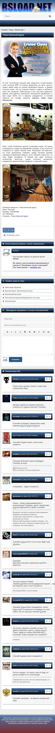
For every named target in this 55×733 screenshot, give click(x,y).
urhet (15, 665)
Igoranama (17, 496)
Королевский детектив (13, 294)
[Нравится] (12, 230)
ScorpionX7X (17, 600)
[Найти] (49, 16)
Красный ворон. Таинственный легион (19, 291)
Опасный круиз (10, 301)
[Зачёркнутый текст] (20, 331)
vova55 (15, 691)
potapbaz (16, 454)
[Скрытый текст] (44, 331)
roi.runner (16, 416)
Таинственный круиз (19, 216)
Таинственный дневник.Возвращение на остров (22, 298)
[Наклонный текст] (11, 331)
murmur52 (16, 480)
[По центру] (30, 331)
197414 (15, 379)
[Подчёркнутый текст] (16, 331)
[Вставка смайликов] (39, 331)
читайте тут (35, 267)
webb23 (15, 621)
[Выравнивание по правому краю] (34, 331)
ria (14, 435)
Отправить (16, 359)
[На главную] (27, 6)
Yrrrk (15, 398)
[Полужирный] (7, 331)
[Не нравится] (5, 230)
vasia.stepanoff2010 (20, 554)
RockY (15, 535)
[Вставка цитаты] (48, 331)
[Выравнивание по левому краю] (25, 331)
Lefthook (16, 649)
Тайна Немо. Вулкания (13, 287)
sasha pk (16, 575)
